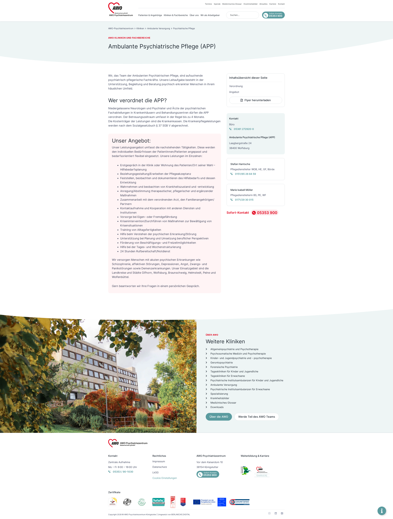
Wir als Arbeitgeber (210, 15)
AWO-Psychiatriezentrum (120, 28)
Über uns (194, 15)
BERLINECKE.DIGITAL (180, 514)
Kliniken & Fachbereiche (176, 15)
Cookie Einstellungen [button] (164, 477)
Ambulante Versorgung (158, 28)
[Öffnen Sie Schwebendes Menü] (381, 511)
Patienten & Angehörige (150, 15)
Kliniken (140, 28)
